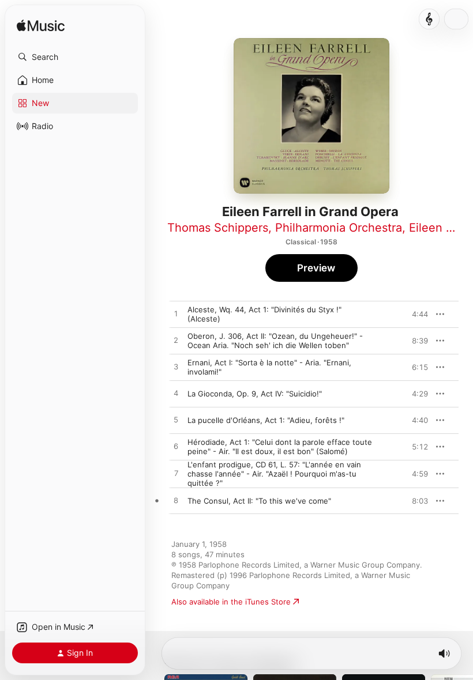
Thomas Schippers (217, 228)
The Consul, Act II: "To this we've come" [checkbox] (259, 500)
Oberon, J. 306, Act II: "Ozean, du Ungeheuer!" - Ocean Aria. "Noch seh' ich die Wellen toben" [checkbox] (275, 340)
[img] (41, 26)
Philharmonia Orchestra (338, 228)
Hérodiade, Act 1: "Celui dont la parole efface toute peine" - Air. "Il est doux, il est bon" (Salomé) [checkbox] (279, 446)
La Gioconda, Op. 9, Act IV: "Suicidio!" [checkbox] (254, 393)
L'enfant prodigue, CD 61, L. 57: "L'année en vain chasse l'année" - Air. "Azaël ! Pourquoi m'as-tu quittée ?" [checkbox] (274, 474)
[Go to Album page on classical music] (429, 19)
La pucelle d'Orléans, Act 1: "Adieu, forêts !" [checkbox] (265, 420)
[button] (75, 57)
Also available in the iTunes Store (231, 601)
